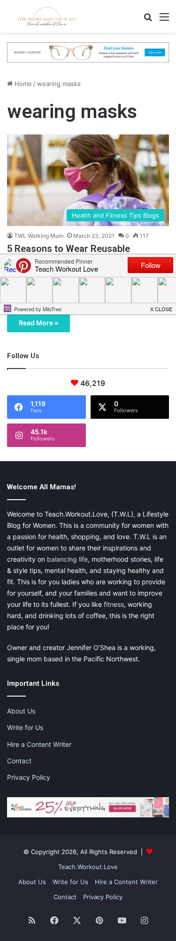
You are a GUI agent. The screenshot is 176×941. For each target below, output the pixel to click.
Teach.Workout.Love (88, 866)
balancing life (67, 559)
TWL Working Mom (38, 235)
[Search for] (148, 20)
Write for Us (25, 727)
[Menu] (164, 20)
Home (22, 83)
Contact (19, 761)
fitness (114, 604)
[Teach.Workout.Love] (47, 16)
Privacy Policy (28, 777)
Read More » (38, 323)
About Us (21, 711)
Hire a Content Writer (39, 744)
